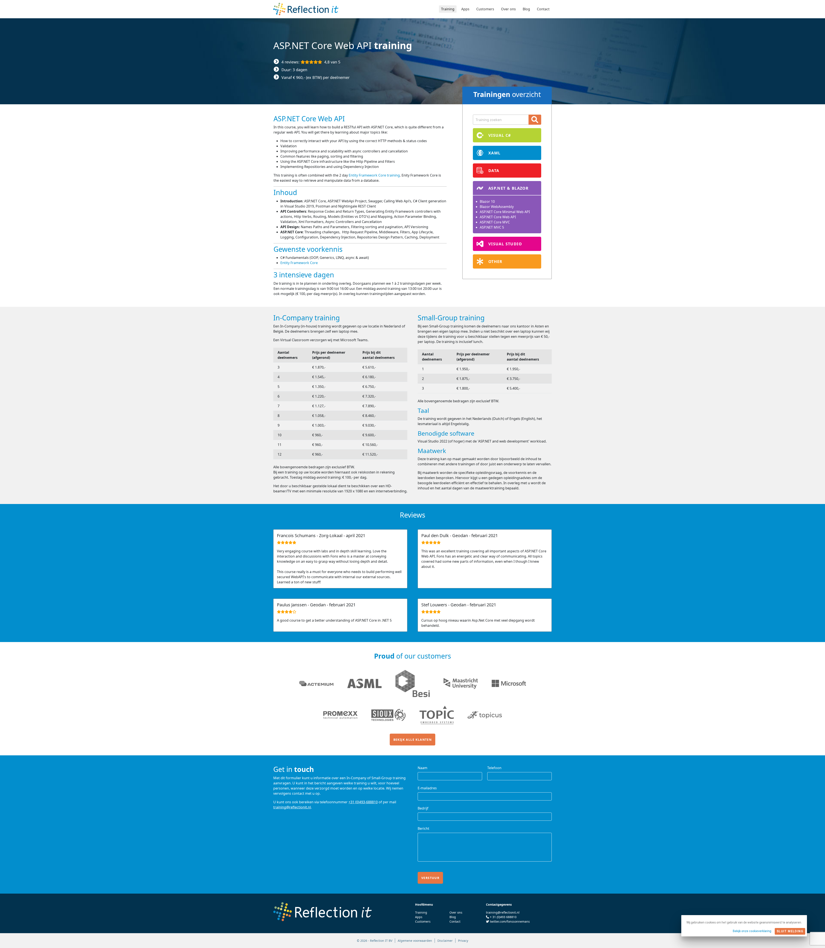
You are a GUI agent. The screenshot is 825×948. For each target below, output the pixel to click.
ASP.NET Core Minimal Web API (505, 211)
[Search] (535, 120)
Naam (422, 767)
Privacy (463, 941)
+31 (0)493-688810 (363, 802)
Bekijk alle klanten (412, 740)
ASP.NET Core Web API (498, 217)
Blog (526, 9)
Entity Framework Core (299, 262)
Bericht (423, 828)
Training (447, 9)
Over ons (508, 9)
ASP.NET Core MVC (495, 222)
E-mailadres (427, 788)
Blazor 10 (487, 201)
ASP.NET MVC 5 (492, 227)
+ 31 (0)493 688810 (503, 917)
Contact (543, 9)
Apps (465, 9)
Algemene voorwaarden (415, 941)
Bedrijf (423, 808)
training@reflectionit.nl (292, 807)
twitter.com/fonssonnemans (510, 921)
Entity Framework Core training (374, 175)
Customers (485, 9)
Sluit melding (790, 931)
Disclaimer (445, 941)
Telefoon (494, 767)
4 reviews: (310, 62)
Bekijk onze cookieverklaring (752, 931)
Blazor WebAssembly (497, 206)
